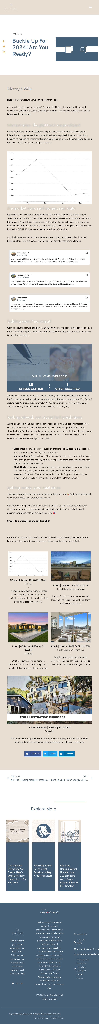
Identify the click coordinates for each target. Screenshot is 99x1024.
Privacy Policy (57, 1018)
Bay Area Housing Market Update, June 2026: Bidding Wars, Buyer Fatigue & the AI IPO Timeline (69, 876)
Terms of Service (41, 1018)
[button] (90, 7)
